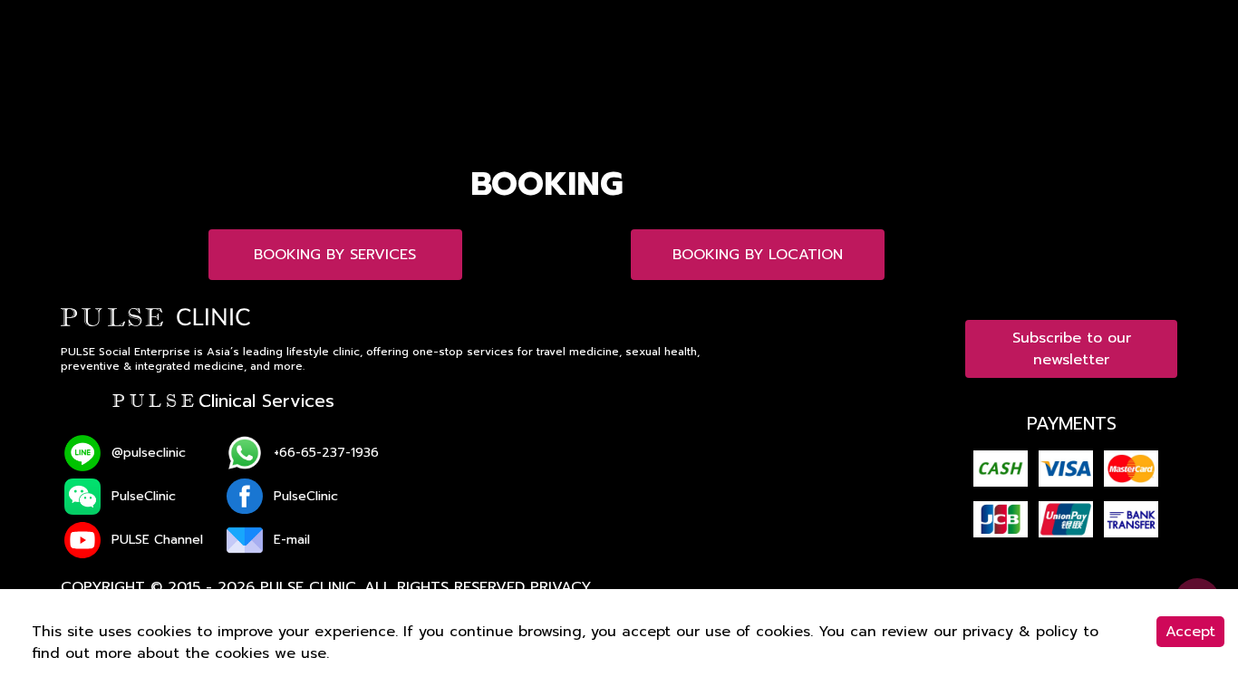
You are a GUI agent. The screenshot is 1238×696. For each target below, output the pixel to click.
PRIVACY (560, 587)
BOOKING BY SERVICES (335, 255)
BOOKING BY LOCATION (757, 255)
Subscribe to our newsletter (1071, 349)
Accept (1190, 632)
